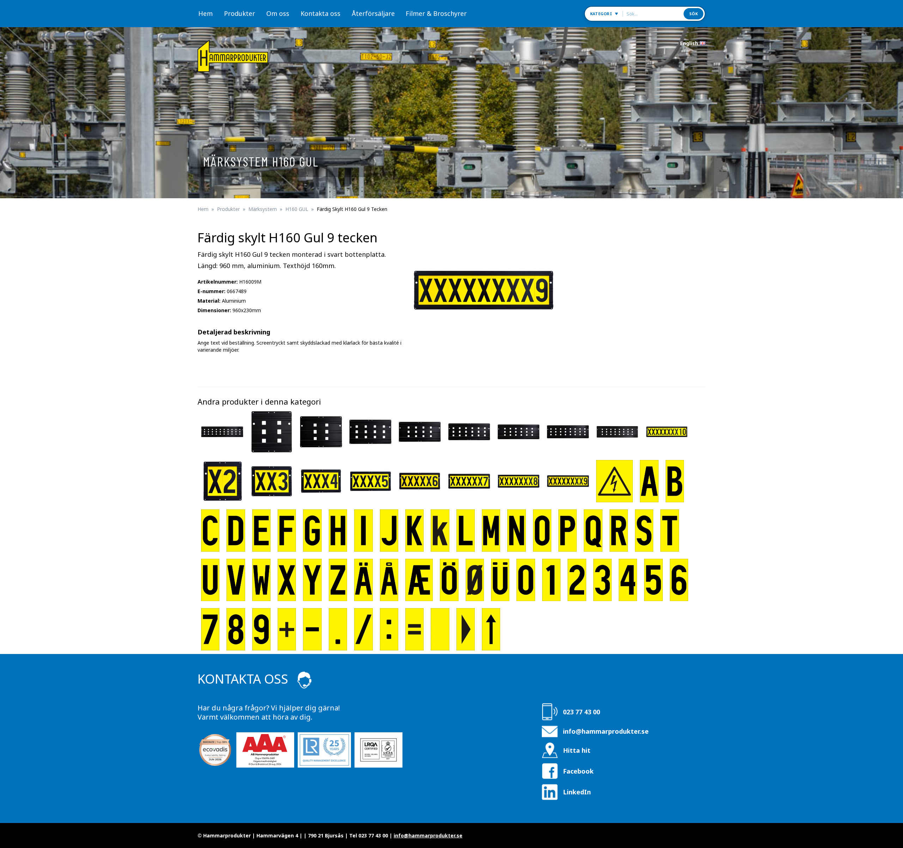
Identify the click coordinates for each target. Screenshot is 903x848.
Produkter (239, 13)
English (689, 43)
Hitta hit (576, 750)
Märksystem (262, 209)
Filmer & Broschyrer (436, 13)
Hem (205, 13)
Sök (693, 13)
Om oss (277, 13)
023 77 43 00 (581, 712)
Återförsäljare (373, 13)
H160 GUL (296, 209)
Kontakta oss (320, 13)
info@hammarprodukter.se (606, 731)
